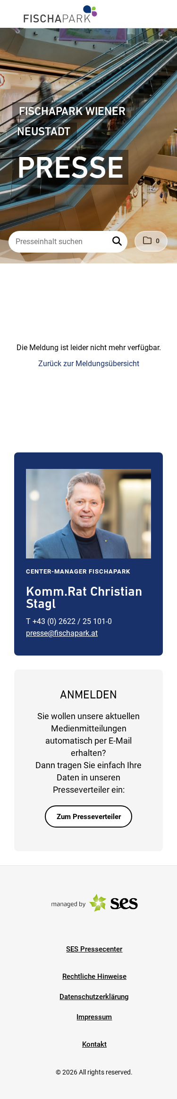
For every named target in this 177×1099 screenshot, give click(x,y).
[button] (118, 242)
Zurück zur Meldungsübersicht (88, 363)
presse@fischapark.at (62, 633)
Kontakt (94, 1044)
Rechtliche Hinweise (94, 976)
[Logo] (60, 14)
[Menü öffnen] (16, 13)
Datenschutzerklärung (94, 996)
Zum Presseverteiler (89, 816)
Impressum (94, 1017)
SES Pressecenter (94, 949)
